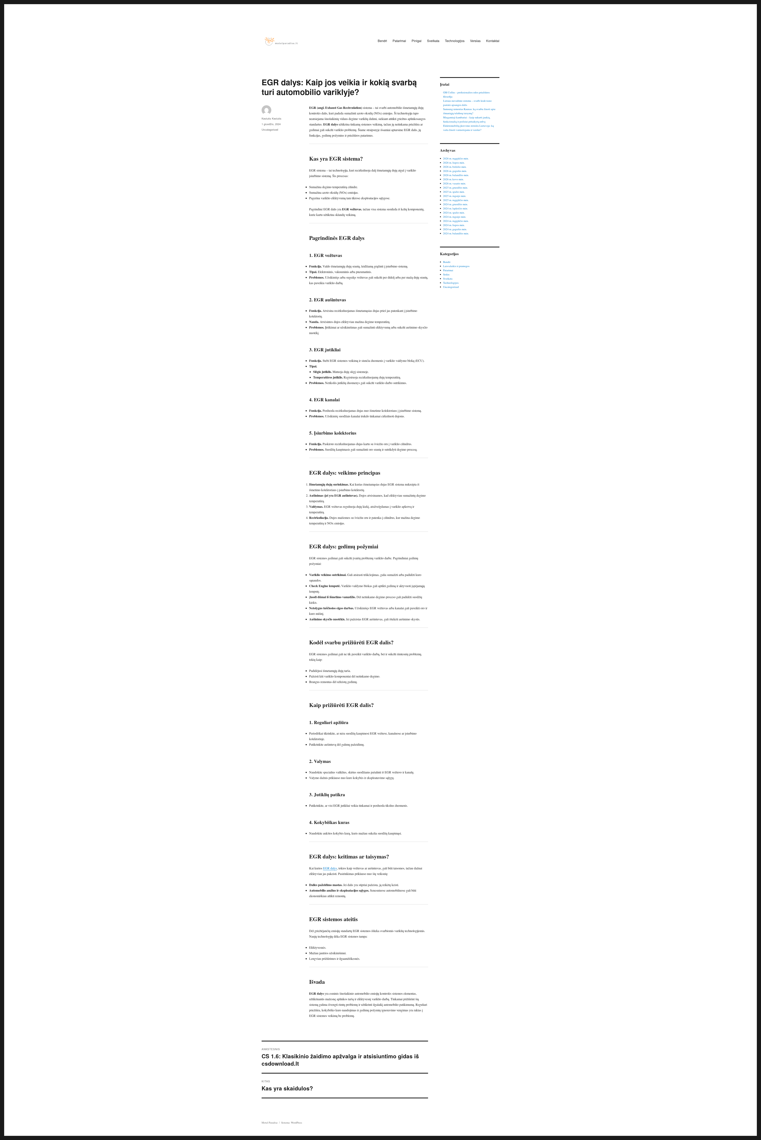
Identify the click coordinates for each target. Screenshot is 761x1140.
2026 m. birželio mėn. (455, 167)
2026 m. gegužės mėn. (455, 171)
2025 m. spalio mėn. (454, 192)
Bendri (382, 40)
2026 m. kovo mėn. (453, 179)
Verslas (475, 40)
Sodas (446, 274)
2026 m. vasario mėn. (454, 183)
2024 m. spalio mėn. (454, 212)
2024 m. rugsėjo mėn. (454, 216)
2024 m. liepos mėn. (454, 225)
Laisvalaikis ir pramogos (456, 266)
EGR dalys (330, 868)
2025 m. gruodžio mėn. (455, 187)
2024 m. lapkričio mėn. (455, 208)
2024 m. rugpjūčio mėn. (456, 221)
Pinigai (417, 40)
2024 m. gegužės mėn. (455, 229)
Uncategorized (270, 129)
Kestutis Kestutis (271, 118)
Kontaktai (492, 40)
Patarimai (399, 40)
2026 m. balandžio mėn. (456, 175)
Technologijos (455, 40)
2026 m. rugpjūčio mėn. (456, 158)
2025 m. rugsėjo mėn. (454, 196)
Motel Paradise (270, 1122)
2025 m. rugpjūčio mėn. (456, 200)
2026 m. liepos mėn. (454, 162)
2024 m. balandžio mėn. (456, 233)
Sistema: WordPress (291, 1122)
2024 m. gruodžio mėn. (455, 204)
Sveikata (433, 40)
